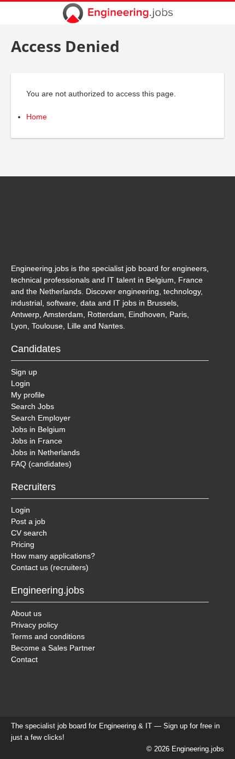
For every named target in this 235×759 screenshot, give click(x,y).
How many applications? (53, 555)
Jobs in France (36, 440)
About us (26, 613)
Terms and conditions (48, 636)
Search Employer (40, 417)
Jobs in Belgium (38, 429)
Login (20, 383)
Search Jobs (32, 406)
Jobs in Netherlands (45, 452)
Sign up (24, 371)
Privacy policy (34, 624)
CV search (29, 532)
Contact (24, 659)
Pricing (22, 544)
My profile (28, 394)
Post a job (28, 521)
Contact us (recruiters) (50, 567)
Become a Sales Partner (53, 647)
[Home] (117, 13)
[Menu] (219, 13)
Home (36, 116)
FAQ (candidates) (41, 463)
